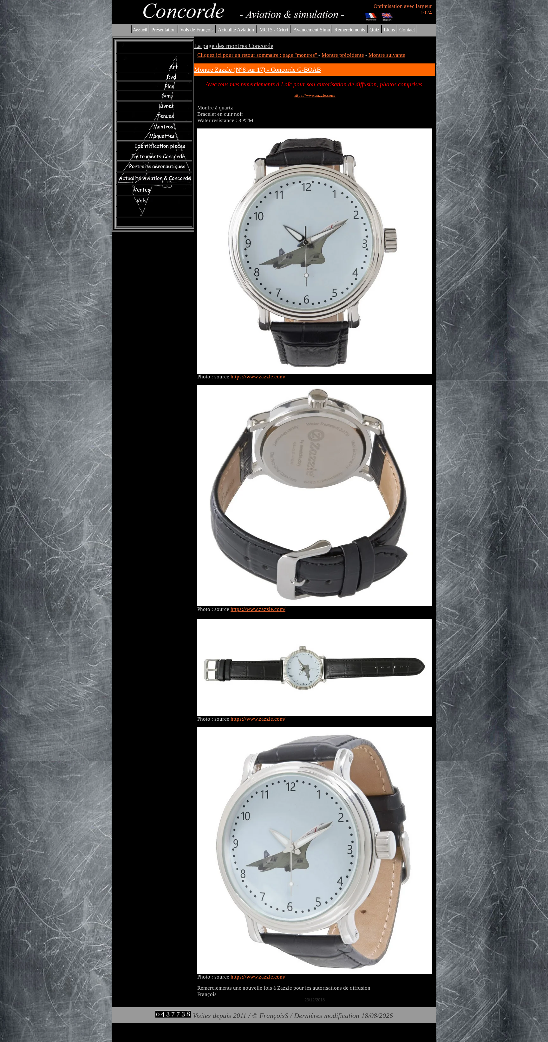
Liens (389, 29)
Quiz (374, 29)
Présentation (163, 29)
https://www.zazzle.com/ (315, 95)
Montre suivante (387, 55)
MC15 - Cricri (273, 29)
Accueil (140, 30)
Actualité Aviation (236, 29)
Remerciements (349, 29)
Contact (407, 29)
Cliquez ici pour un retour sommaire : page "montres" (257, 55)
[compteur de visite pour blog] (173, 1015)
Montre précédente (343, 55)
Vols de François (196, 29)
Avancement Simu (311, 29)
